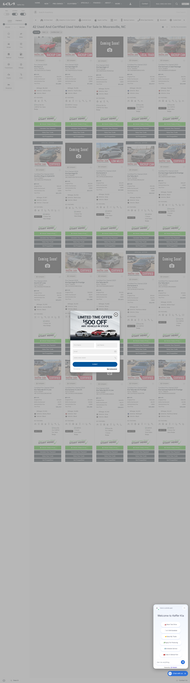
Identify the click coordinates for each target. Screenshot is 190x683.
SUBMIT (95, 364)
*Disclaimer (77, 369)
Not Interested (112, 369)
